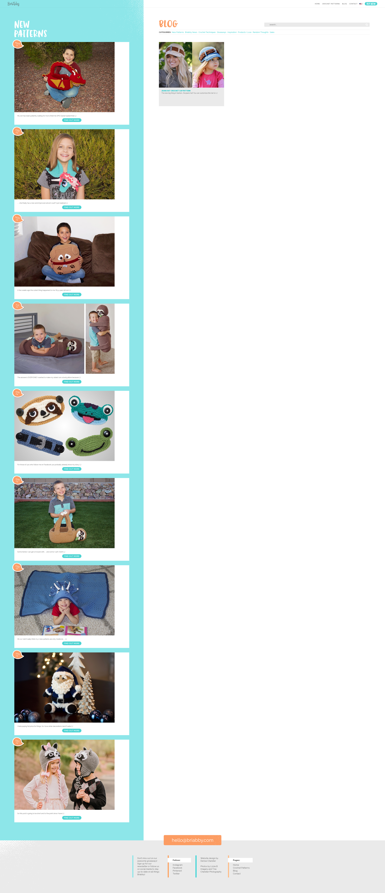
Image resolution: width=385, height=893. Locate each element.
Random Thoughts (260, 32)
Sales (272, 32)
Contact (353, 4)
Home (317, 4)
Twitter (176, 873)
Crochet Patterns (331, 4)
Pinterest (177, 870)
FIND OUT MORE (71, 120)
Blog (344, 4)
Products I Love (244, 32)
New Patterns (178, 32)
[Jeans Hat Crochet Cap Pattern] (191, 87)
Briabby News (191, 32)
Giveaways (221, 32)
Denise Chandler (208, 861)
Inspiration (232, 32)
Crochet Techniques (207, 32)
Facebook (177, 868)
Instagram (178, 865)
